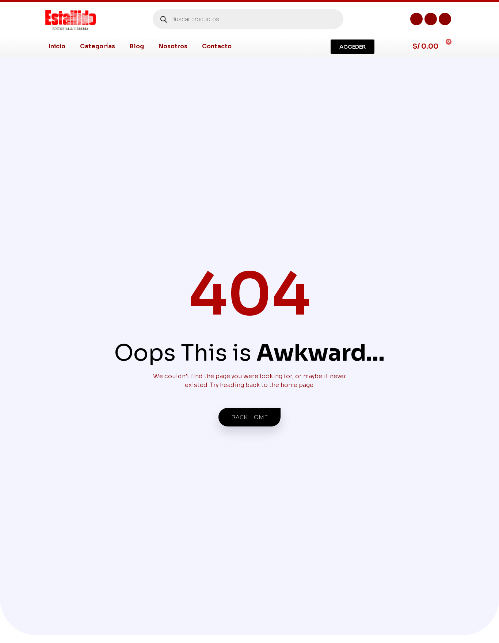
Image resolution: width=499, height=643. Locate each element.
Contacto (217, 46)
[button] (352, 47)
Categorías (97, 46)
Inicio (57, 46)
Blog (137, 46)
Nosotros (173, 46)
